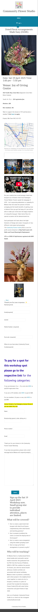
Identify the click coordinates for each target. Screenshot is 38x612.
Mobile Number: (11, 327)
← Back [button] (6, 300)
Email (8, 312)
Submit (15, 492)
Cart (20, 23)
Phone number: (8, 429)
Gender (6, 320)
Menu (22, 18)
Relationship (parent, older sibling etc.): (15, 418)
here (13, 114)
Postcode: (10, 337)
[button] (13, 166)
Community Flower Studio (19, 11)
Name (8, 305)
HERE (29, 386)
